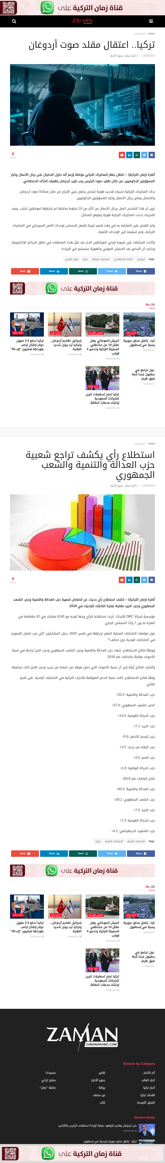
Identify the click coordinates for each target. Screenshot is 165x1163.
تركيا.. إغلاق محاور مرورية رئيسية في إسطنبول (140, 343)
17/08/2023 (148, 55)
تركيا (85, 259)
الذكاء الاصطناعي (123, 259)
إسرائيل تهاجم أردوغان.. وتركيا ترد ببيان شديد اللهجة (65, 345)
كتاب (102, 1102)
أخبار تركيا (140, 33)
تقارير (102, 1073)
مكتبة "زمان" (48, 1087)
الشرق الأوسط (96, 333)
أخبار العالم (148, 1080)
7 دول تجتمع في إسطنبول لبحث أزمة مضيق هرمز (144, 374)
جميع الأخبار (116, 55)
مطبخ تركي (48, 1080)
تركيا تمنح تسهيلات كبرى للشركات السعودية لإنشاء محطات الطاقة (102, 398)
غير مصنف (99, 1095)
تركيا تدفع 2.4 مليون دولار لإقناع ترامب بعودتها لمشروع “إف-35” (27, 345)
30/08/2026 (149, 350)
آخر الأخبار (149, 1073)
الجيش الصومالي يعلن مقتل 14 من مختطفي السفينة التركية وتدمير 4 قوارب (103, 347)
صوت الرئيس (71, 259)
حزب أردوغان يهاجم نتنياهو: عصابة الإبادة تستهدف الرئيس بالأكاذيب (97, 1125)
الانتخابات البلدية (136, 841)
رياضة (102, 1087)
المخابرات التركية (100, 259)
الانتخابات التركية (114, 841)
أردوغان (141, 259)
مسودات (50, 1073)
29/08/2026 (36, 354)
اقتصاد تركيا (147, 1095)
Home (151, 33)
